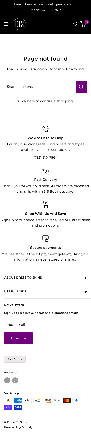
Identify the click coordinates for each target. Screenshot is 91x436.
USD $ (11, 359)
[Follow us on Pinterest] (15, 380)
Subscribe (18, 338)
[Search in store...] (81, 87)
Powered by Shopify (18, 427)
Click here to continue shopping (45, 101)
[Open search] (75, 24)
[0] (83, 24)
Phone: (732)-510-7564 (45, 10)
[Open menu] (6, 24)
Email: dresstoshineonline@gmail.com (42, 4)
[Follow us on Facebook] (7, 380)
